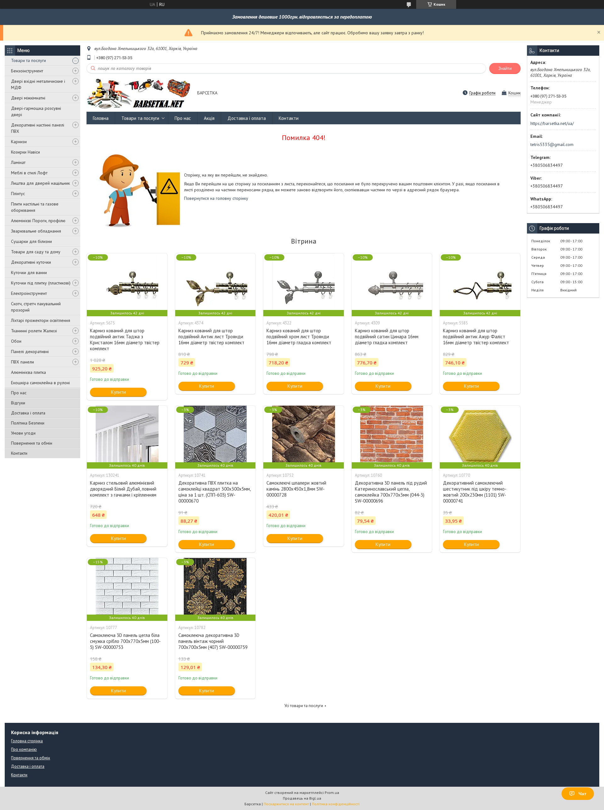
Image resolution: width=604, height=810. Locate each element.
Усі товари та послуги (303, 706)
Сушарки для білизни (31, 241)
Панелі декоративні (30, 351)
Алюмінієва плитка (28, 372)
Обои (16, 341)
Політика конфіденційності (336, 804)
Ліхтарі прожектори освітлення (40, 320)
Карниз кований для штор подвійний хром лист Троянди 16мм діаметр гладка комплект (298, 337)
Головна (101, 118)
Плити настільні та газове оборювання (35, 207)
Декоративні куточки (31, 262)
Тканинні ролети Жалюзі (34, 331)
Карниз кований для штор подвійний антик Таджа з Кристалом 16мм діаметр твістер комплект (124, 340)
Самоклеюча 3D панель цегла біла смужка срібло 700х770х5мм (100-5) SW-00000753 (125, 641)
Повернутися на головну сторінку (216, 198)
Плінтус (18, 193)
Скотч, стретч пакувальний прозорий (36, 307)
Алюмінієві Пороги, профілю (38, 220)
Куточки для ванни (29, 272)
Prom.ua (332, 792)
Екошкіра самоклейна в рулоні (40, 382)
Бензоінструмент (27, 71)
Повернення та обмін (31, 443)
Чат (582, 793)
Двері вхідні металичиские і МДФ (38, 84)
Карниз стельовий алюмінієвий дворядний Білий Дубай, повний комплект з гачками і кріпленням (123, 489)
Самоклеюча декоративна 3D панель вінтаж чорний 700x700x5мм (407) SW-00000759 (213, 641)
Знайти (505, 68)
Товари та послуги (28, 60)
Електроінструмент (29, 293)
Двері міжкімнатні (28, 98)
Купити (118, 392)
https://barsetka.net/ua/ (552, 123)
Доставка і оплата (28, 413)
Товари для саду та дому (35, 252)
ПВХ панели (22, 362)
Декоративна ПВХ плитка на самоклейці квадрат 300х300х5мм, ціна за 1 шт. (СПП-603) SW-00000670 (214, 492)
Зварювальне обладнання (36, 231)
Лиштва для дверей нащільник (40, 183)
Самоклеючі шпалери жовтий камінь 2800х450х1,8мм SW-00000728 (296, 489)
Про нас (18, 393)
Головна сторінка (27, 741)
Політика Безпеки (27, 423)
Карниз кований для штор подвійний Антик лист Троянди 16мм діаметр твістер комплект (211, 337)
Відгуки (18, 403)
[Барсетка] (139, 93)
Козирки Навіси (25, 152)
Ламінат (18, 162)
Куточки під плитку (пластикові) (40, 283)
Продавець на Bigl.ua (302, 798)
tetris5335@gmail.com (551, 144)
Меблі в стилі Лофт (29, 173)
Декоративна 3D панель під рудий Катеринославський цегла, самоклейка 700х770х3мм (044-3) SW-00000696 (391, 492)
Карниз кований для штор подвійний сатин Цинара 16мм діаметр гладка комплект (386, 337)
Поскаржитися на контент (286, 804)
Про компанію (24, 749)
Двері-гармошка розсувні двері (36, 111)
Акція (209, 118)
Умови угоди (23, 433)
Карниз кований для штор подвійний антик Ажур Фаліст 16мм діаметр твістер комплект (476, 337)
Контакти (19, 453)
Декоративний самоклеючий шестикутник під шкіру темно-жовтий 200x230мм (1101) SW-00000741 (474, 492)
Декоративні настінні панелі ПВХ (37, 128)
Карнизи (19, 141)
